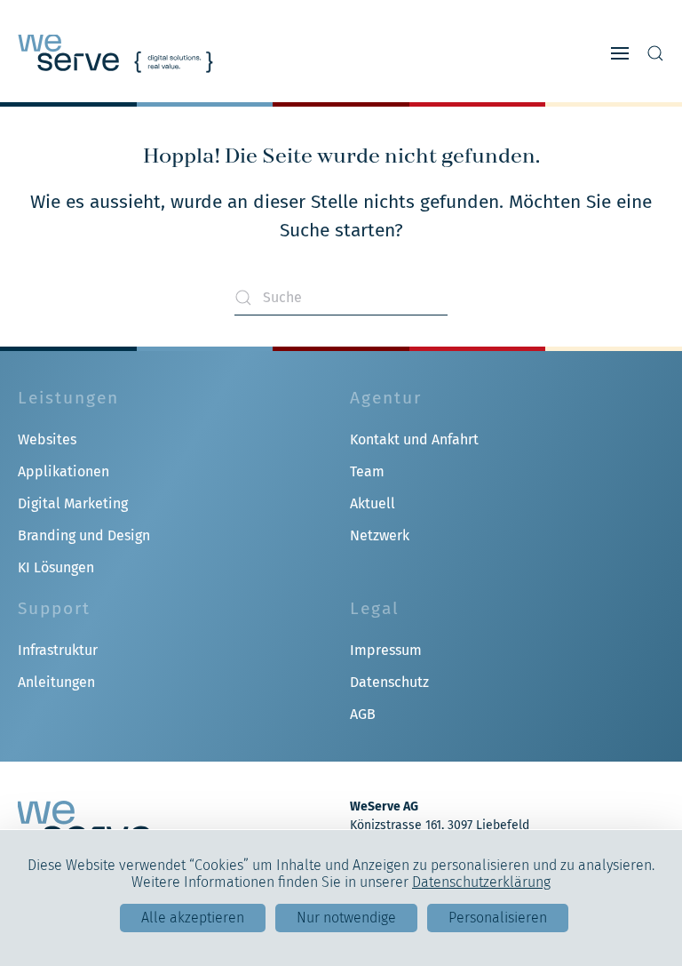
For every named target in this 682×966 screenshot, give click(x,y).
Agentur (386, 397)
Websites (47, 439)
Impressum (386, 650)
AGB (363, 714)
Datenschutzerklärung (481, 882)
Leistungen (68, 397)
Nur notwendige (346, 917)
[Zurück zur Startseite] (115, 53)
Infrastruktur (58, 650)
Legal (375, 608)
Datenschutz (389, 682)
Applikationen (63, 471)
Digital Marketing (73, 503)
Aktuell (372, 503)
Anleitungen (56, 682)
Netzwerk (379, 535)
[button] (620, 53)
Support (54, 608)
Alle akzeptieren (192, 917)
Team (367, 471)
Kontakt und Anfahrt (414, 439)
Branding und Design (84, 535)
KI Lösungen (56, 567)
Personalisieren (497, 917)
